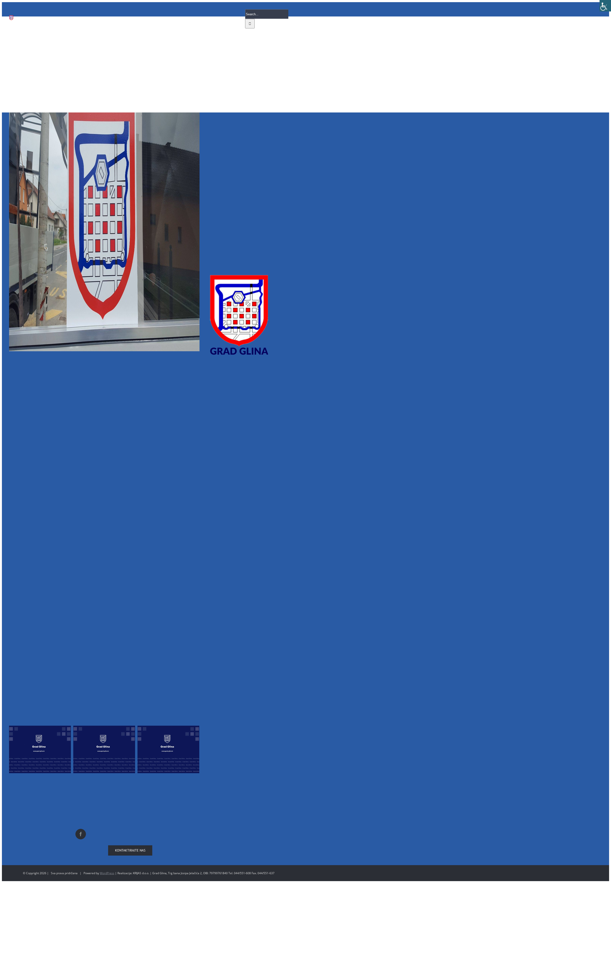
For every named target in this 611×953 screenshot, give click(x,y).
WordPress (107, 873)
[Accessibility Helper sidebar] (605, 5)
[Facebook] (80, 834)
